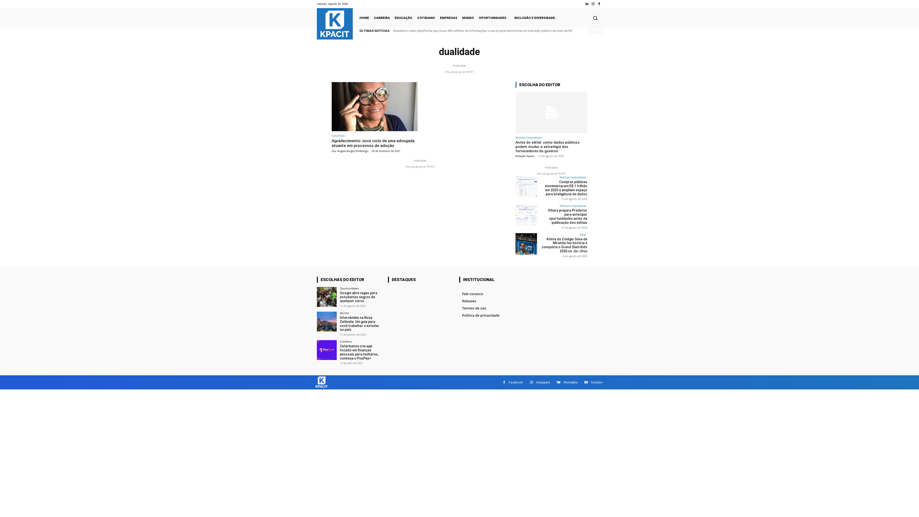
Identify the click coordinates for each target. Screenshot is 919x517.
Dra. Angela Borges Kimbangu (350, 151)
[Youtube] (586, 382)
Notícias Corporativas (529, 137)
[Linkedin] (587, 4)
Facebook (516, 382)
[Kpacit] (334, 24)
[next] (599, 31)
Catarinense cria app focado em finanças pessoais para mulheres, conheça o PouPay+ (359, 352)
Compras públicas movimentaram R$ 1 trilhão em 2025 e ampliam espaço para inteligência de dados (566, 188)
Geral (583, 234)
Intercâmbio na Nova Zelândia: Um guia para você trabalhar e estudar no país (359, 324)
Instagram (543, 382)
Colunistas (338, 135)
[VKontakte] (558, 382)
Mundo (344, 313)
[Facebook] (599, 4)
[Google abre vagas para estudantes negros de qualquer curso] (327, 297)
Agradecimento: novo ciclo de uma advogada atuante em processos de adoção (373, 143)
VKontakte (570, 382)
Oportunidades (349, 288)
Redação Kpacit (525, 156)
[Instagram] (593, 4)
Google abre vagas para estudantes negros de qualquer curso (358, 297)
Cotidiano (346, 341)
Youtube (596, 382)
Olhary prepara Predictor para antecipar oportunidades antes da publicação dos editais (567, 216)
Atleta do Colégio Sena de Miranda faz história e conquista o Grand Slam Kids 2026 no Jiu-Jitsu (564, 245)
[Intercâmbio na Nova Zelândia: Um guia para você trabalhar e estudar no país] (327, 322)
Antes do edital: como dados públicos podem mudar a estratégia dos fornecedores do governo (547, 146)
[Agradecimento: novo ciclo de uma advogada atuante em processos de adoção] (375, 106)
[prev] (591, 31)
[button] (595, 18)
